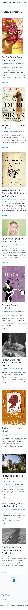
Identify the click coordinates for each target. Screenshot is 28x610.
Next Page (14, 583)
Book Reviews (5, 63)
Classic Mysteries (13, 63)
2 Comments (5, 434)
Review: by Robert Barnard (11, 362)
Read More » (5, 82)
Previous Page (14, 578)
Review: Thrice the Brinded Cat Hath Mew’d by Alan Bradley (14, 193)
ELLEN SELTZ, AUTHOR (10, 3)
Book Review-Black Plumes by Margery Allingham (11, 550)
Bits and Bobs (5, 244)
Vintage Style (21, 63)
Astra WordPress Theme (14, 607)
